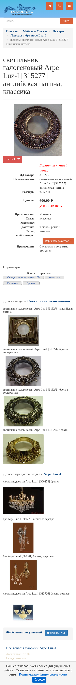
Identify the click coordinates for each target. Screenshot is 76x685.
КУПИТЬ (11, 159)
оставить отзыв (57, 632)
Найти (66, 20)
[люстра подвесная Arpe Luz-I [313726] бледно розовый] (38, 612)
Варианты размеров (57, 240)
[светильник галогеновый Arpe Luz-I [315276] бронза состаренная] (38, 371)
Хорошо (39, 679)
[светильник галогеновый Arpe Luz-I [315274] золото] (38, 449)
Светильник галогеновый (48, 301)
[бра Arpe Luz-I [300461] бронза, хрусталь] (38, 575)
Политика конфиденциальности (43, 674)
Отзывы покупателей (26, 632)
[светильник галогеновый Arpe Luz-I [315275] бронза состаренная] (38, 411)
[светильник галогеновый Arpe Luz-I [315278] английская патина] (38, 330)
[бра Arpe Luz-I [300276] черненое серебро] (38, 538)
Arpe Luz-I (52, 474)
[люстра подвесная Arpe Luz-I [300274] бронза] (38, 500)
